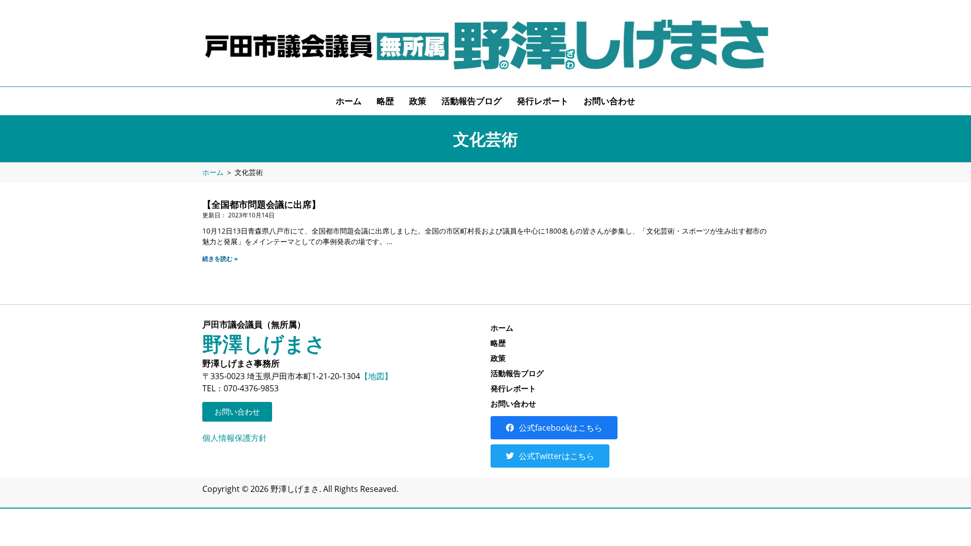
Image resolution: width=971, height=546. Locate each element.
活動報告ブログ (472, 101)
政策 (417, 101)
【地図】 (376, 376)
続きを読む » (220, 258)
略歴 (385, 101)
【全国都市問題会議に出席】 (261, 204)
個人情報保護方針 (234, 437)
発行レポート (542, 101)
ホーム (349, 101)
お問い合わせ (609, 101)
